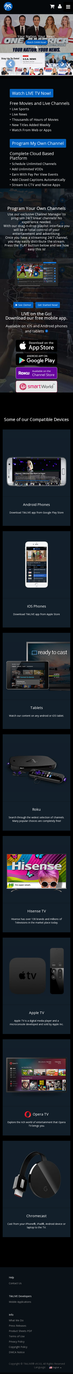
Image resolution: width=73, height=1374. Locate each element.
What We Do (16, 1320)
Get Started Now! (48, 305)
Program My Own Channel (38, 143)
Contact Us (15, 1283)
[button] (10, 64)
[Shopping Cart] (52, 6)
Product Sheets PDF (20, 1331)
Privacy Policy (16, 1341)
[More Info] (46, 331)
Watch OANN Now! (36, 42)
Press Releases (17, 1325)
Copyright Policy (18, 1347)
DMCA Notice (17, 1352)
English (56, 1367)
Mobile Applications (20, 1301)
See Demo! (24, 305)
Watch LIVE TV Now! (31, 93)
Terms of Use (17, 1336)
